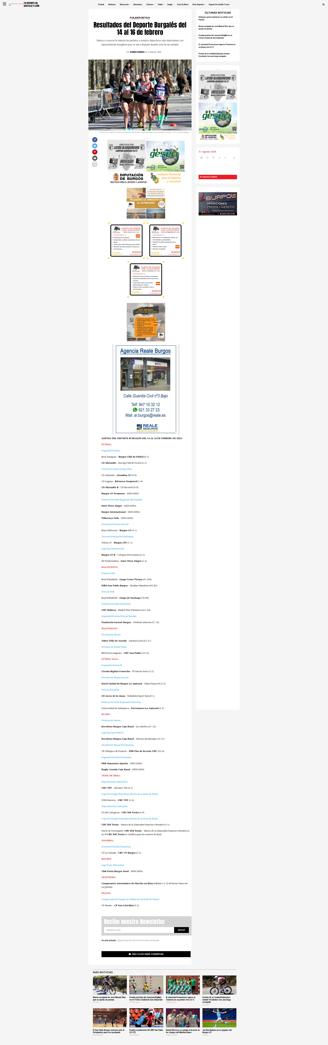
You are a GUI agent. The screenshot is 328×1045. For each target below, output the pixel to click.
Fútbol (160, 4)
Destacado (154, 940)
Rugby (169, 4)
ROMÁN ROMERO (137, 52)
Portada (101, 4)
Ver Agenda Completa (208, 177)
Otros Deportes (198, 4)
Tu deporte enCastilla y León (31, 4)
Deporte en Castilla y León (219, 4)
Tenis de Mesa (182, 4)
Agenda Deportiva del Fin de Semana (133, 940)
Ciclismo (149, 4)
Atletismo (112, 4)
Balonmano (137, 4)
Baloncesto (124, 4)
